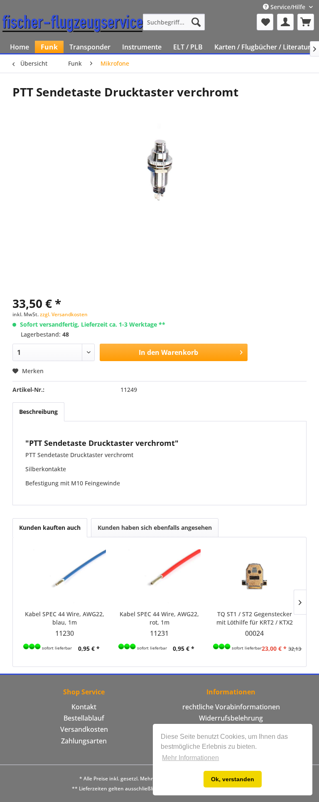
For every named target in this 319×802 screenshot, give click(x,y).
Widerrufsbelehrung (231, 718)
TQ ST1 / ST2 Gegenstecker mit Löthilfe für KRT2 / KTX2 (254, 618)
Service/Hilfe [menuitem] (288, 7)
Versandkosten (84, 729)
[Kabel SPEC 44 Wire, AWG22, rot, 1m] (159, 577)
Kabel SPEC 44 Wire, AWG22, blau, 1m (64, 618)
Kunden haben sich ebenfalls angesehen (155, 527)
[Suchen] (196, 22)
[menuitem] (174, 22)
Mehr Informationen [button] (190, 757)
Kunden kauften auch (50, 527)
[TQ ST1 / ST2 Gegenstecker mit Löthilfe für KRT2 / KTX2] (254, 577)
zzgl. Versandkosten (64, 314)
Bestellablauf (84, 718)
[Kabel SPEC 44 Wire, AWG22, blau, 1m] (64, 577)
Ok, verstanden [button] (232, 779)
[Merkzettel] (265, 22)
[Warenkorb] (305, 22)
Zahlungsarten (84, 740)
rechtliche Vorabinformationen (231, 706)
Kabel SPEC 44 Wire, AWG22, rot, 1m (159, 618)
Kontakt (83, 706)
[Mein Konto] (285, 22)
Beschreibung (38, 412)
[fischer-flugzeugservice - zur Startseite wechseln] (72, 24)
